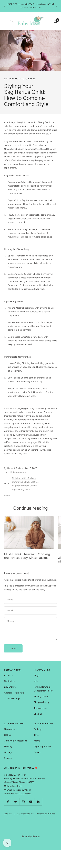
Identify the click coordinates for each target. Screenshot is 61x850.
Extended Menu (30, 836)
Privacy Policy (11, 589)
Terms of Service (31, 589)
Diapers (8, 758)
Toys (36, 735)
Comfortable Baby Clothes (25, 482)
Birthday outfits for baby (19, 79)
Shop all (38, 714)
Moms (37, 740)
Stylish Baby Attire (21, 489)
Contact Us (9, 681)
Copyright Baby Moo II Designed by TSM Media (37, 814)
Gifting (7, 735)
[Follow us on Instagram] (23, 801)
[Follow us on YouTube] (31, 801)
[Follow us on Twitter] (15, 801)
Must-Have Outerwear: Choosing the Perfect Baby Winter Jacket (27, 556)
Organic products (42, 746)
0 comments (19, 472)
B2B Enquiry (10, 687)
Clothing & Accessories (15, 740)
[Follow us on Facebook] (8, 801)
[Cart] (55, 21)
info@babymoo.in (22, 790)
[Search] (12, 21)
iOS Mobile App (12, 698)
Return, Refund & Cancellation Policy (43, 689)
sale (36, 681)
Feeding (8, 746)
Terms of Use (40, 708)
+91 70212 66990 (23, 793)
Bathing (38, 729)
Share (7, 495)
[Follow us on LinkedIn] (38, 801)
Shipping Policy (41, 702)
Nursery (8, 752)
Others (37, 752)
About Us (8, 675)
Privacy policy (41, 696)
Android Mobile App (14, 692)
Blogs (36, 675)
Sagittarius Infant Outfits (24, 485)
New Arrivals (10, 729)
